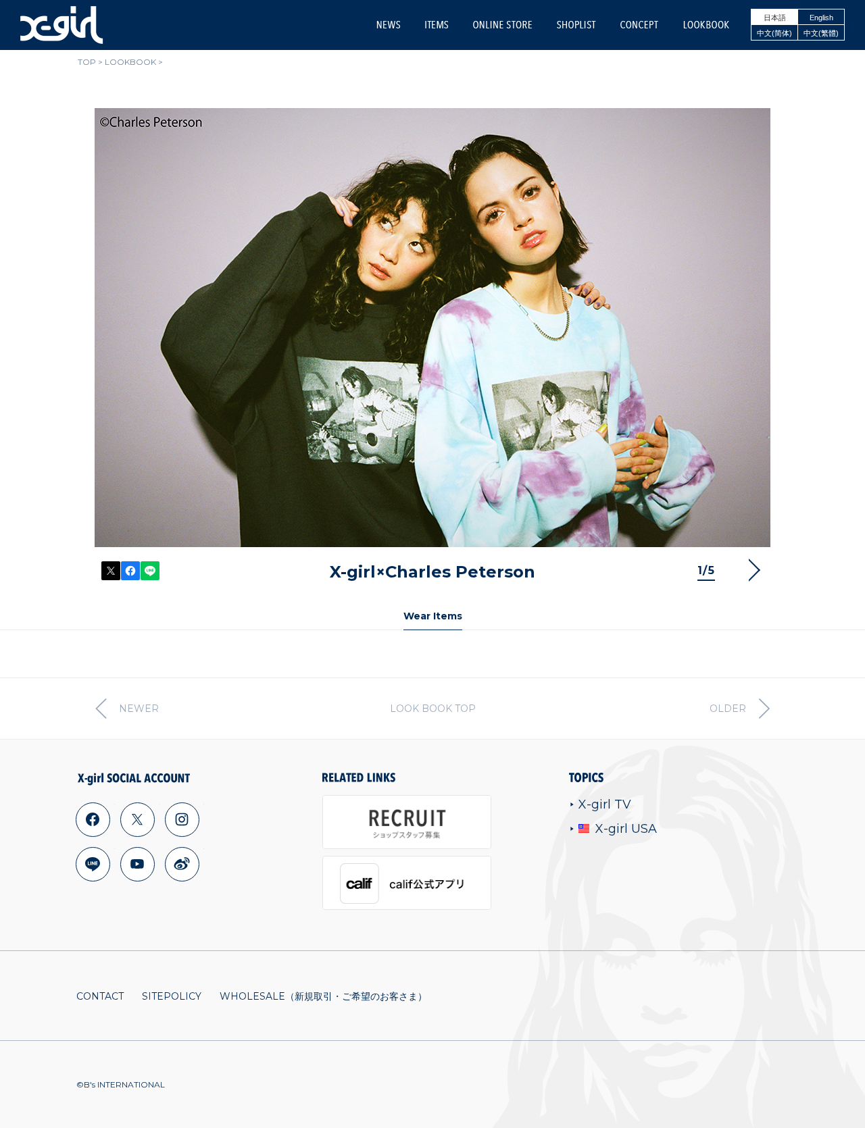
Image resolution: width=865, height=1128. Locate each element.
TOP (87, 62)
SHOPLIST (576, 24)
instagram (181, 819)
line (92, 864)
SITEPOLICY (171, 996)
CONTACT (100, 996)
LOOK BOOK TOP (433, 708)
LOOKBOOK (706, 24)
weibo (181, 864)
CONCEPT (639, 24)
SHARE (130, 570)
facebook (92, 819)
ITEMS (436, 24)
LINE (150, 570)
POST (110, 570)
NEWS (388, 24)
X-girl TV (604, 804)
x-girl (62, 25)
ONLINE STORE (502, 24)
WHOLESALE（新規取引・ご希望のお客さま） (323, 996)
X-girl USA (626, 828)
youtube (137, 864)
